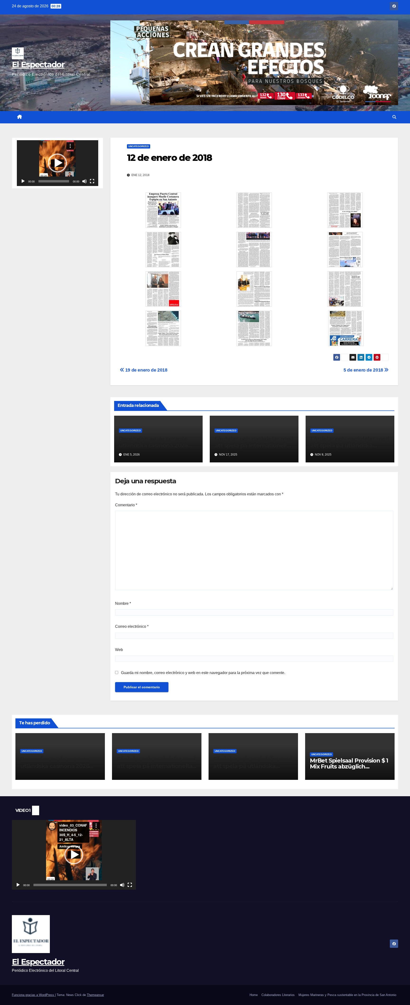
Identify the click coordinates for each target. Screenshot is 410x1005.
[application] (57, 163)
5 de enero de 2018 (364, 370)
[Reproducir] (23, 181)
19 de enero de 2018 (145, 370)
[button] (394, 117)
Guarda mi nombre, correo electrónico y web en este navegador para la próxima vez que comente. (203, 673)
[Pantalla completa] (92, 181)
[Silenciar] (84, 181)
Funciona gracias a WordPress (33, 995)
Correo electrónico (132, 626)
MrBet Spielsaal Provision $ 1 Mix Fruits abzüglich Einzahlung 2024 (349, 766)
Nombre (123, 603)
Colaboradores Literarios (278, 995)
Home (254, 995)
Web (119, 650)
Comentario (126, 505)
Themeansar (95, 995)
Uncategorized (138, 146)
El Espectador (38, 65)
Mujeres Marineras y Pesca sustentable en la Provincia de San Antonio (347, 995)
